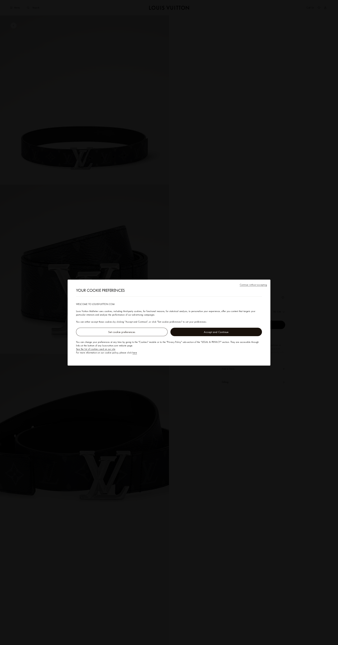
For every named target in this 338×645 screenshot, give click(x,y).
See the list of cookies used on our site (95, 349)
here (134, 352)
